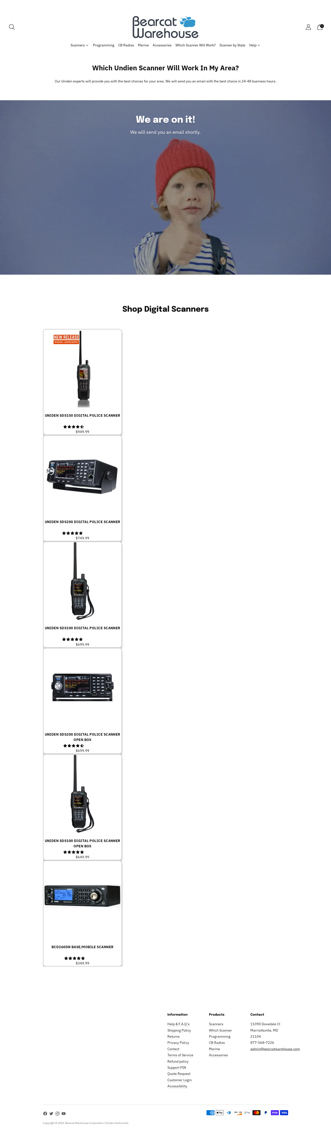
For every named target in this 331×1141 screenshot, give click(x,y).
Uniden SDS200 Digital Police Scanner (82, 522)
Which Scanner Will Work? (195, 45)
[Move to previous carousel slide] (39, 972)
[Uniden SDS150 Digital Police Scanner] (82, 368)
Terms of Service (180, 1055)
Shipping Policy (179, 1030)
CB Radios (126, 45)
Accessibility (177, 1086)
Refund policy (177, 1061)
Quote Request (178, 1073)
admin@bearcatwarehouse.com (275, 1049)
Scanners (77, 45)
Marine (143, 45)
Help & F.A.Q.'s (178, 1024)
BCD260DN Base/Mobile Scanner (83, 947)
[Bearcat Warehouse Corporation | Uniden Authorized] (165, 27)
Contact (173, 1049)
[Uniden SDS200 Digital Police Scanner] (82, 475)
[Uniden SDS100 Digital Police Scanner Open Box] (82, 794)
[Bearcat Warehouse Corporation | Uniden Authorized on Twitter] (51, 1114)
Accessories (162, 45)
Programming (103, 45)
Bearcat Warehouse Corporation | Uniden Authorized (96, 1123)
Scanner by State (232, 45)
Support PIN (176, 1067)
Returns (173, 1036)
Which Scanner (220, 1030)
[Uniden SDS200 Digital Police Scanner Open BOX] (82, 687)
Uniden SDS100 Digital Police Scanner (82, 628)
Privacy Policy (178, 1042)
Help (252, 45)
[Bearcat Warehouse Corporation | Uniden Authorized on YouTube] (63, 1114)
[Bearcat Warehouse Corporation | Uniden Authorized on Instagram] (57, 1114)
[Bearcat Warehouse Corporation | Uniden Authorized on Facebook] (45, 1114)
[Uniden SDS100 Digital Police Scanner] (82, 581)
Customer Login (179, 1080)
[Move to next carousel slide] (292, 972)
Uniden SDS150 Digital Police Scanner (82, 415)
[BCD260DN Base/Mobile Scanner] (82, 900)
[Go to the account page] (308, 27)
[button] (73, 427)
